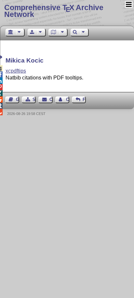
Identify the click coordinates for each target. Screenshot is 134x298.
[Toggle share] (2, 57)
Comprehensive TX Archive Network (53, 11)
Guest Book (17, 99)
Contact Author (67, 99)
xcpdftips (16, 71)
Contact (50, 99)
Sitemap (34, 99)
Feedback (84, 99)
